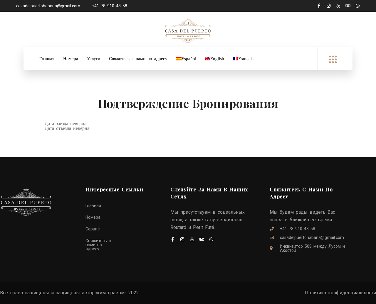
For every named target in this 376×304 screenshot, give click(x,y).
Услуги (93, 58)
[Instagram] (328, 6)
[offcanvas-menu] (333, 60)
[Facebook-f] (319, 6)
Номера (70, 58)
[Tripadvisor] (348, 6)
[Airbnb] (338, 6)
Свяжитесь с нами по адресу (138, 58)
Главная (46, 58)
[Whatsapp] (357, 6)
